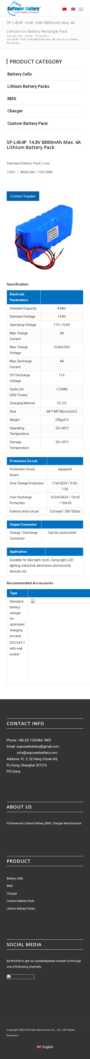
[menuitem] (53, 9)
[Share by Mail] (39, 184)
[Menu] (80, 9)
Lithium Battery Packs (28, 86)
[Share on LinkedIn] (31, 184)
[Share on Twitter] (16, 184)
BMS (11, 98)
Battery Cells (19, 74)
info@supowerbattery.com (37, 753)
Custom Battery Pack (27, 123)
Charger (15, 110)
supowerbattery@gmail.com (37, 746)
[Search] (53, 9)
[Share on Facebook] (8, 184)
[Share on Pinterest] (24, 184)
